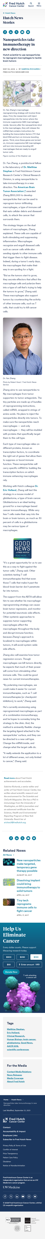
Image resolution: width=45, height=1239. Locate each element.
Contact (6, 1127)
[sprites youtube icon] (23, 1197)
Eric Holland (13, 1032)
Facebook (5, 32)
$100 (36, 957)
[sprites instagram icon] (29, 1197)
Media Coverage (15, 1078)
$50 (9, 964)
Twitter (16, 32)
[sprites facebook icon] (5, 1197)
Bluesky (28, 32)
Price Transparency (10, 1154)
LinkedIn (11, 32)
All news (7, 855)
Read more (9, 778)
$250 (22, 957)
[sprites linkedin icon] (17, 1197)
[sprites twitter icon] (11, 1197)
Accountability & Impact (14, 1131)
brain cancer (29, 1039)
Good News (26, 1042)
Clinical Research (15, 1036)
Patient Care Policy (10, 1158)
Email (22, 32)
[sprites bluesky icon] (35, 1197)
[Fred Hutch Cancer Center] (14, 1120)
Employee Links (10, 1135)
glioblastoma (13, 1042)
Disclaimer (7, 1162)
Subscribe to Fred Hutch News (17, 1139)
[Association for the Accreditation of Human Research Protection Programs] (17, 1228)
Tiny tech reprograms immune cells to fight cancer (27, 906)
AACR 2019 (12, 1046)
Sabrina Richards (31, 69)
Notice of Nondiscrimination (14, 1166)
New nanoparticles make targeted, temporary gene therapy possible (28, 865)
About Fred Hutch (16, 1081)
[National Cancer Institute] (13, 1221)
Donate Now (11, 972)
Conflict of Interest (10, 1150)
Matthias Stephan (15, 1029)
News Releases (14, 1075)
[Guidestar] (27, 1228)
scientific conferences (18, 1049)
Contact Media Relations (19, 1071)
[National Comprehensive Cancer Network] (32, 1221)
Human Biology (14, 1039)
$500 (8, 957)
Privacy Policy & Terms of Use (14, 1146)
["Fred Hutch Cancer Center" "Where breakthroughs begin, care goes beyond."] (13, 4)
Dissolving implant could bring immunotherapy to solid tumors (28, 885)
